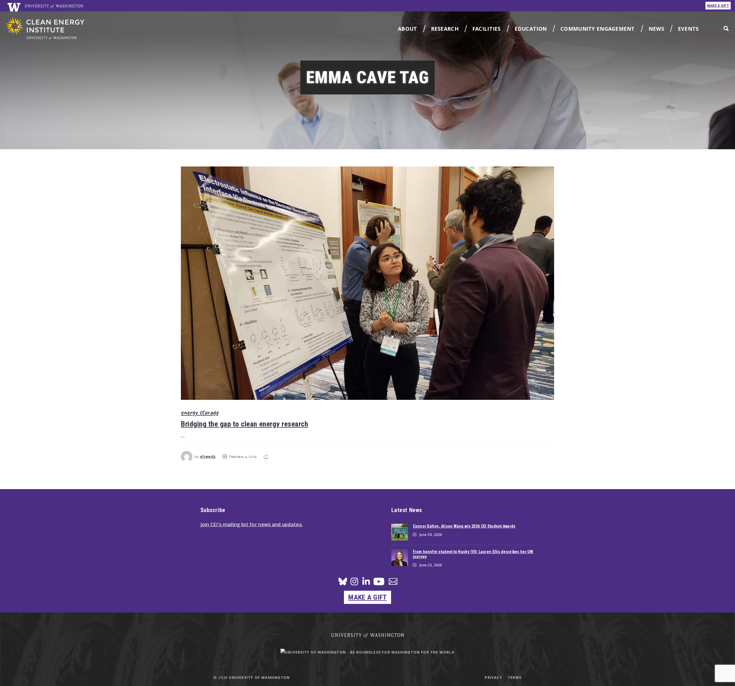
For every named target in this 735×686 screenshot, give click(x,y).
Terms (514, 677)
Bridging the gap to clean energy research (244, 424)
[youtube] (378, 583)
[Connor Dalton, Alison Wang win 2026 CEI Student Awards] (399, 532)
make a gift (718, 5)
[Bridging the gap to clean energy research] (367, 283)
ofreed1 (208, 457)
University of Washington (259, 677)
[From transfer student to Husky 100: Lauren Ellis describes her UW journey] (399, 557)
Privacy (493, 677)
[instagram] (354, 583)
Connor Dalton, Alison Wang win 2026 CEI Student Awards (464, 526)
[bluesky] (343, 583)
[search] (726, 28)
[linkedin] (366, 583)
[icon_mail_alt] (393, 582)
